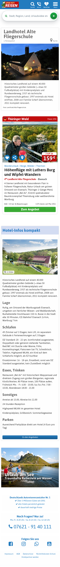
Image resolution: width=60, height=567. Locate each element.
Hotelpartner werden (30, 557)
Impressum (9, 554)
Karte (55, 41)
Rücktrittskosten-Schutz (46, 554)
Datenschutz (28, 554)
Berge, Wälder (27, 166)
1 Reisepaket (9, 41)
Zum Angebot (30, 209)
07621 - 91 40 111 (32, 526)
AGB (18, 554)
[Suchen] (53, 16)
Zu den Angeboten (30, 437)
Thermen (40, 166)
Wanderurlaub (11, 166)
